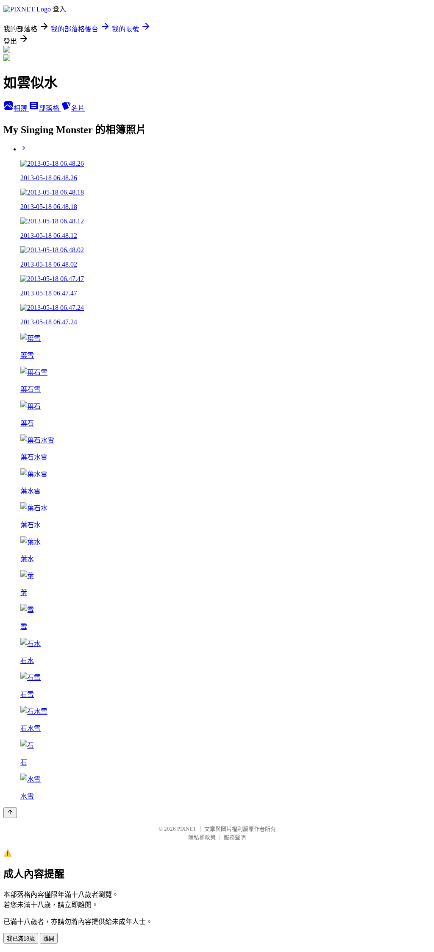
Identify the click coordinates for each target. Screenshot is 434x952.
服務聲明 (235, 837)
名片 (78, 108)
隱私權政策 (202, 837)
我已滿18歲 (21, 938)
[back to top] (10, 812)
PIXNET (186, 829)
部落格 (50, 108)
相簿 (21, 108)
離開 (48, 938)
